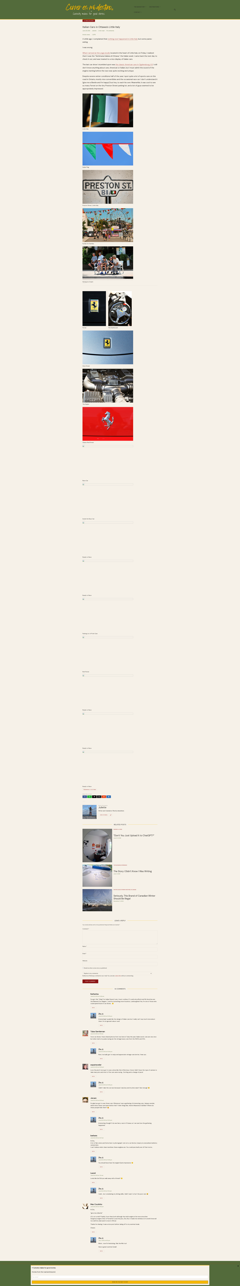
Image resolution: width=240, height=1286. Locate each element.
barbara (93, 1135)
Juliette (94, 31)
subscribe (118, 976)
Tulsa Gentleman (97, 1031)
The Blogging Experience (120, 865)
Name (84, 946)
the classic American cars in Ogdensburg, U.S (134, 64)
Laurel (93, 1173)
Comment (85, 929)
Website (84, 961)
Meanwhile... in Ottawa (90, 789)
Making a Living (118, 829)
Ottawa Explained (89, 20)
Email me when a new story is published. (95, 968)
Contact (137, 12)
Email (84, 953)
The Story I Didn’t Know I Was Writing (133, 871)
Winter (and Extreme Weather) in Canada (125, 889)
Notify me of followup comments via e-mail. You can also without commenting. (108, 976)
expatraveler (95, 1065)
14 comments (110, 31)
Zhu (100, 1014)
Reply (93, 1007)
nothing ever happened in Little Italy (123, 39)
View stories (103, 815)
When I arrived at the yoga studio (96, 53)
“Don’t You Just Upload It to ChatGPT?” (134, 835)
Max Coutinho (96, 1204)
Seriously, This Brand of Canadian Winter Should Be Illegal (134, 897)
